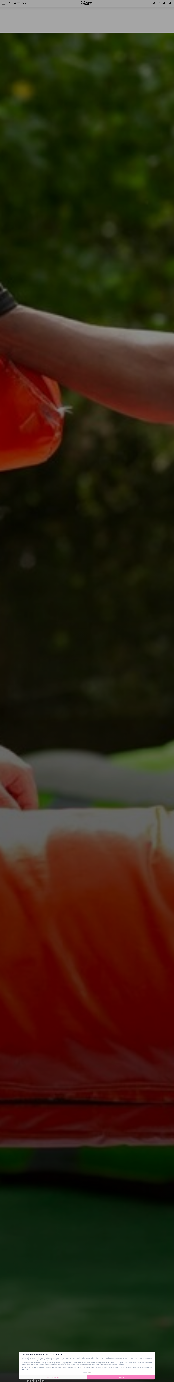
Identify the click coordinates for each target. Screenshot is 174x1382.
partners (32, 1358)
